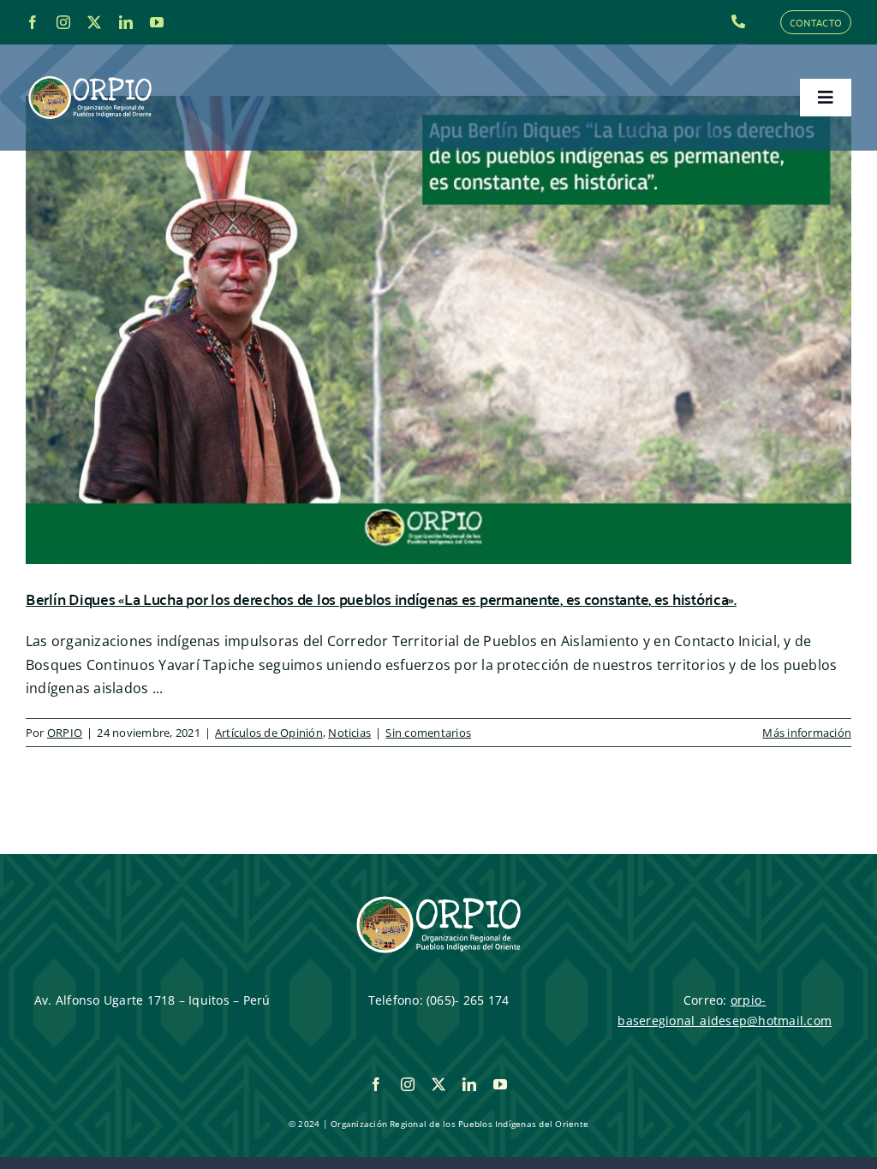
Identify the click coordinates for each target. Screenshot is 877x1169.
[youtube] (157, 22)
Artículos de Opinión (269, 732)
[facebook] (32, 22)
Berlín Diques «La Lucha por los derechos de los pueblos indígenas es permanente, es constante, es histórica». (381, 598)
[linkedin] (126, 22)
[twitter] (94, 22)
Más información (806, 732)
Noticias (349, 732)
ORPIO (64, 732)
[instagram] (63, 22)
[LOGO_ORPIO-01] (90, 77)
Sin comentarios (428, 732)
